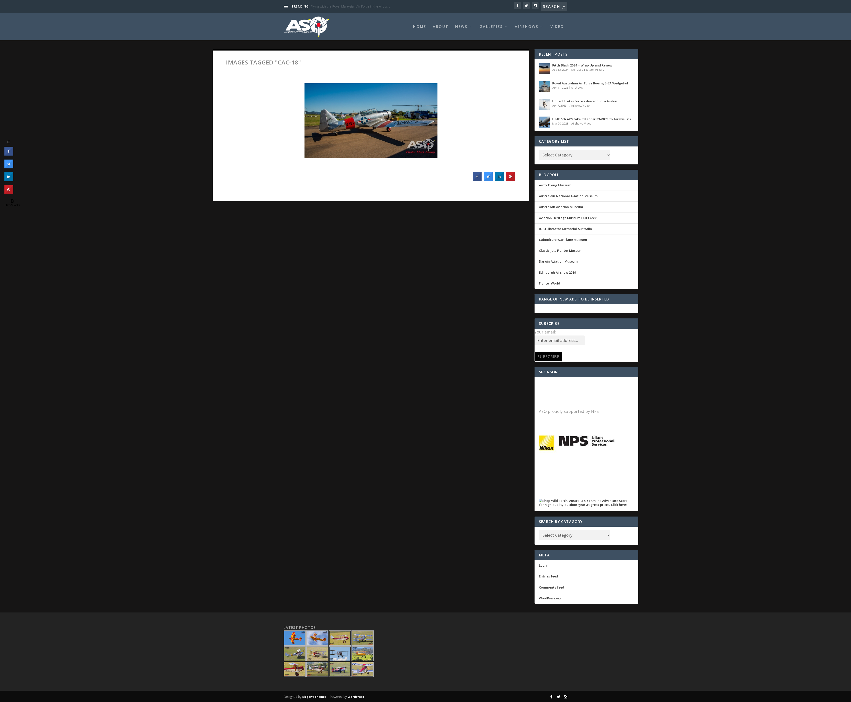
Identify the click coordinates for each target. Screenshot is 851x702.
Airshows (527, 27)
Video (557, 27)
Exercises (577, 70)
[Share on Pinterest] (510, 179)
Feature (589, 70)
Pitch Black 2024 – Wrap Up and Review (582, 65)
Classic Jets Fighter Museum (560, 250)
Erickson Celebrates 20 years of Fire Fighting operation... (351, 6)
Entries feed (548, 576)
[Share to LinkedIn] (499, 179)
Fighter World (549, 283)
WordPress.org (550, 598)
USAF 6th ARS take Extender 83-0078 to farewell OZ (592, 119)
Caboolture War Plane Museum (563, 240)
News (461, 27)
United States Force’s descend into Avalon (584, 101)
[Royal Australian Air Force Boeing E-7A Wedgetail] (544, 86)
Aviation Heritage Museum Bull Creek (568, 218)
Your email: (545, 332)
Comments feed (551, 587)
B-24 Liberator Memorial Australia (565, 229)
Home (419, 27)
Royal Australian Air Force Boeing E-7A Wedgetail (590, 83)
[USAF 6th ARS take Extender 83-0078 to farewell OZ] (544, 122)
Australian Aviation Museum (561, 207)
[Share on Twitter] (488, 179)
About (441, 27)
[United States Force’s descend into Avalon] (544, 104)
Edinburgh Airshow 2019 (557, 272)
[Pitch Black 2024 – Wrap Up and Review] (544, 68)
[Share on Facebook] (477, 179)
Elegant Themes (314, 697)
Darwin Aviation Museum (558, 261)
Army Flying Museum (555, 185)
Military (599, 70)
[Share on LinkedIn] (8, 180)
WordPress (356, 697)
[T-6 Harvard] (370, 120)
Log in (543, 565)
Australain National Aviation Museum (568, 196)
